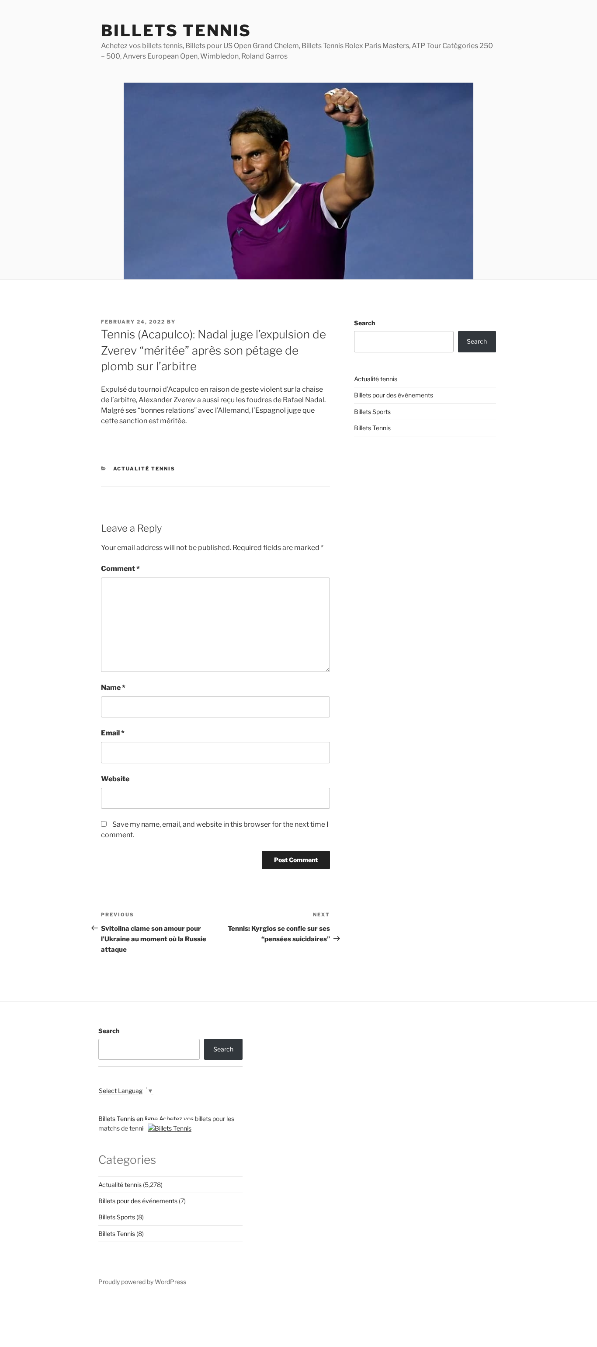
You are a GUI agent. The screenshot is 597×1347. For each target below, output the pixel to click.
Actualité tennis (144, 469)
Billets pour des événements (393, 395)
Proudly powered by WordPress (142, 1281)
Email (113, 733)
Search (364, 323)
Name (113, 687)
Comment (120, 568)
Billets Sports (372, 411)
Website (115, 779)
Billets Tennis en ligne (128, 1118)
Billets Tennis (176, 30)
